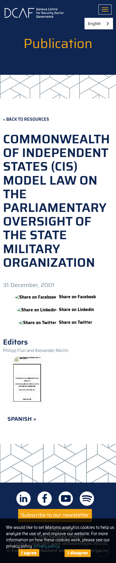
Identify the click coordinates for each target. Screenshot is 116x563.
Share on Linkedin (76, 310)
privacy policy (46, 546)
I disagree (78, 552)
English (94, 23)
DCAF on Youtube (66, 498)
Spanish (20, 419)
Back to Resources (27, 119)
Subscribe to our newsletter (55, 515)
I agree (29, 552)
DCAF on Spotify (87, 498)
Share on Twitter (75, 322)
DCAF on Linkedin (23, 498)
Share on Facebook (77, 297)
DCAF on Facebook (44, 498)
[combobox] (98, 23)
